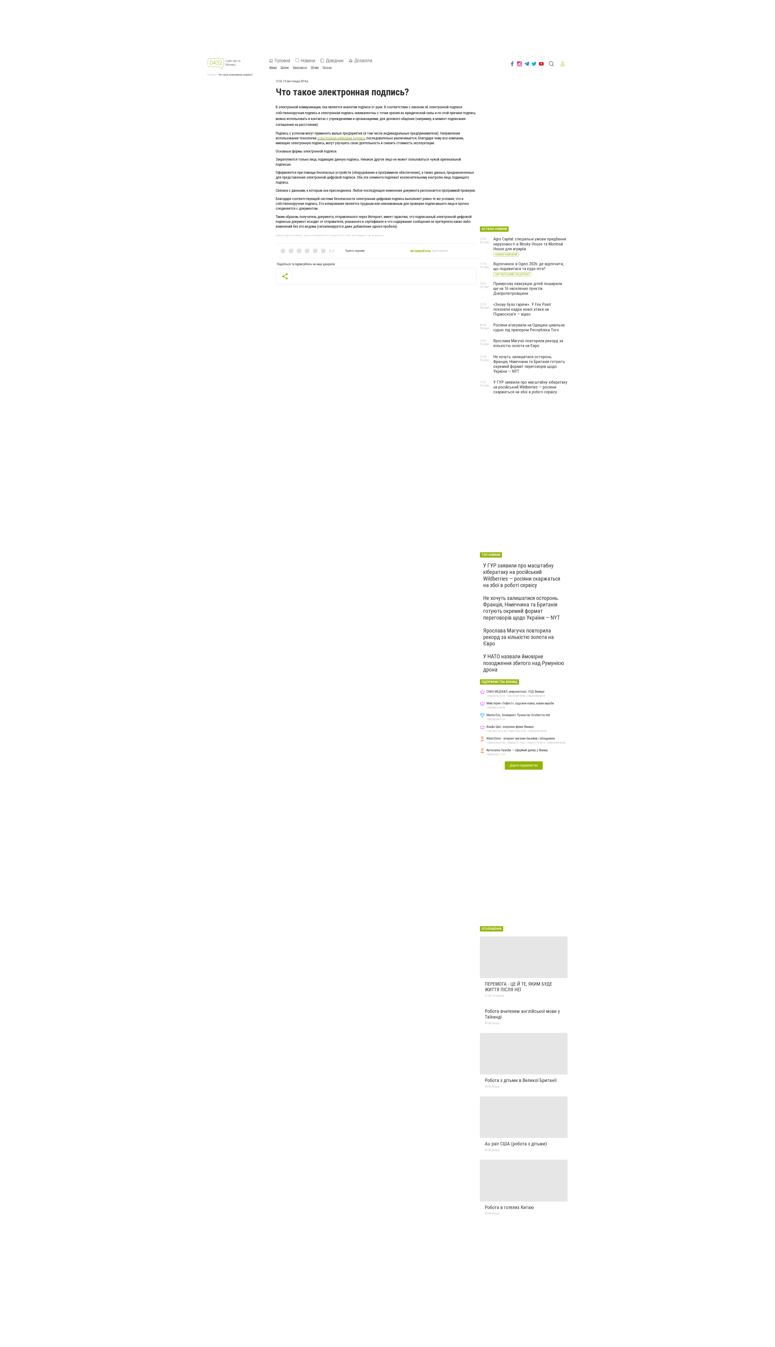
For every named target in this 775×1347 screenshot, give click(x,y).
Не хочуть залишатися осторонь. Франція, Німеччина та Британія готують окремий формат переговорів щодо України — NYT (529, 364)
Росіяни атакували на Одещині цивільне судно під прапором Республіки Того (529, 327)
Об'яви (315, 67)
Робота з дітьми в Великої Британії (520, 1080)
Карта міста (300, 67)
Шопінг (285, 67)
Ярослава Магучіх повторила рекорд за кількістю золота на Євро (528, 343)
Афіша (273, 67)
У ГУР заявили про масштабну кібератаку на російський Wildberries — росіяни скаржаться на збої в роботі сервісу (530, 387)
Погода (327, 67)
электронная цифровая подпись (341, 138)
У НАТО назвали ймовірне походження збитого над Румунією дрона (523, 663)
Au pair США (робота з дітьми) (516, 1144)
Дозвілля (363, 61)
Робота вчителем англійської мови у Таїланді (522, 1014)
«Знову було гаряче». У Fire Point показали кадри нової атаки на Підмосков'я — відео (522, 309)
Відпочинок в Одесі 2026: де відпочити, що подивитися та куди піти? (528, 266)
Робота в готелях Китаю (509, 1207)
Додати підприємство (524, 765)
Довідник (335, 61)
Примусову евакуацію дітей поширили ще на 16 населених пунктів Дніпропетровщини (527, 288)
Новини (308, 61)
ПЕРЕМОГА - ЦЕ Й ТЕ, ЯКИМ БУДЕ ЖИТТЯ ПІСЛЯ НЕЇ (518, 986)
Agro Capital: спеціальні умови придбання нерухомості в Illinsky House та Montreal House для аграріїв (529, 244)
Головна (282, 61)
